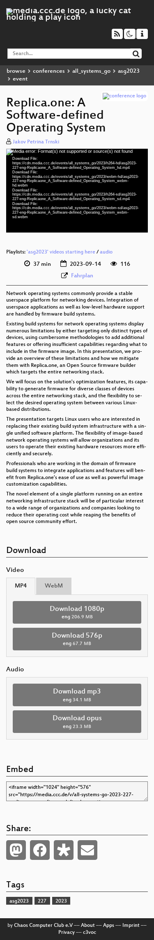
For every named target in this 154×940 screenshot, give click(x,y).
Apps (108, 925)
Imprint (131, 925)
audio (106, 252)
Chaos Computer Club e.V (43, 925)
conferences (49, 71)
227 (42, 901)
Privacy (66, 932)
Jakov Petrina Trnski (36, 142)
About (88, 925)
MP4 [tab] (21, 586)
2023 (61, 901)
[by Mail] (87, 850)
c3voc (89, 932)
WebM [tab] (54, 586)
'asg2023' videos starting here (61, 252)
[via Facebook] (40, 850)
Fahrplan (82, 275)
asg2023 (129, 71)
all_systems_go (91, 71)
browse (16, 71)
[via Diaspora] (64, 850)
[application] (77, 191)
